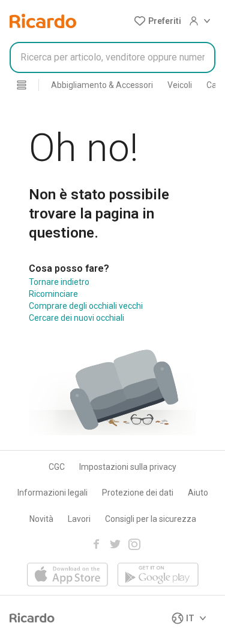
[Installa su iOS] (67, 575)
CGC (57, 467)
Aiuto (198, 492)
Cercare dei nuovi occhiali (76, 318)
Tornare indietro (59, 282)
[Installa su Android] (158, 575)
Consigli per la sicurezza (150, 519)
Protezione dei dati (137, 492)
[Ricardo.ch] (43, 21)
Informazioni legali (52, 492)
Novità (41, 519)
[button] (157, 21)
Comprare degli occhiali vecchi (86, 306)
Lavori (79, 519)
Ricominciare (53, 294)
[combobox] (112, 57)
